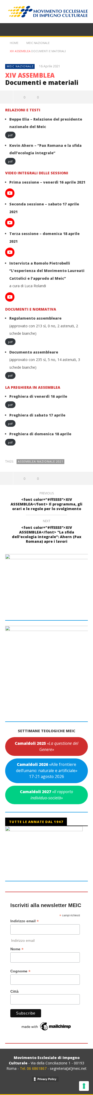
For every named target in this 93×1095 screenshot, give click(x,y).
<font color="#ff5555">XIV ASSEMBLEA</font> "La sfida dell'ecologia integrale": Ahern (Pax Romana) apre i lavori (46, 532)
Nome (17, 949)
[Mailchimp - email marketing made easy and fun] (46, 1026)
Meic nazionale (20, 66)
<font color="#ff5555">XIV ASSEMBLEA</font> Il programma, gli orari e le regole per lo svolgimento (46, 502)
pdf (10, 135)
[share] (6, 97)
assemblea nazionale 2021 (40, 461)
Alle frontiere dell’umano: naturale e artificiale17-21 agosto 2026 (46, 770)
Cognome (20, 971)
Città (14, 991)
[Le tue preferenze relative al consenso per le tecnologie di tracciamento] (84, 1086)
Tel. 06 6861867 (34, 1068)
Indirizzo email (24, 921)
